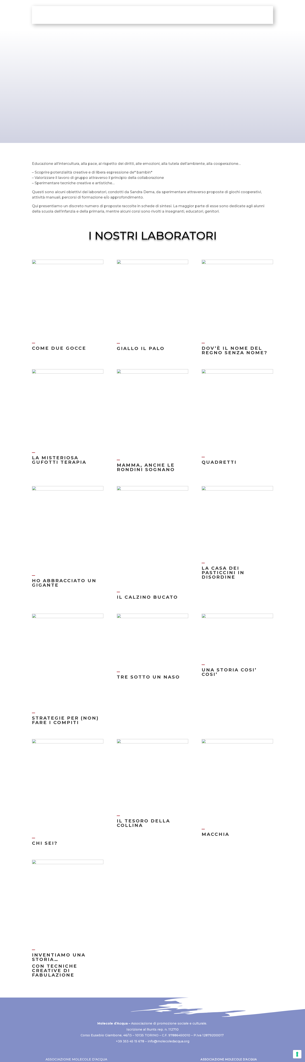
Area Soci (222, 14)
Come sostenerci (121, 14)
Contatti (246, 14)
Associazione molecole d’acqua (229, 1059)
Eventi (201, 14)
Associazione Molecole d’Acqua (76, 1059)
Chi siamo (84, 14)
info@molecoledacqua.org (168, 1041)
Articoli (182, 14)
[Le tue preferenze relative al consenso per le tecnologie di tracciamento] (297, 1054)
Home (62, 14)
